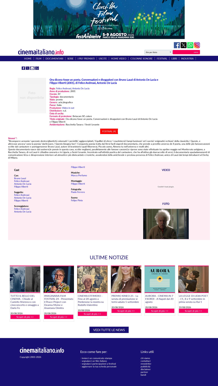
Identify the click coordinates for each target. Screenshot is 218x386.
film (38, 58)
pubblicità (145, 366)
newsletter (146, 363)
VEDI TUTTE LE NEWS (109, 330)
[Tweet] (184, 47)
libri (174, 58)
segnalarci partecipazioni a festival (99, 363)
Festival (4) (109, 131)
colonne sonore (141, 58)
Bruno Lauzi (20, 178)
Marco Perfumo (79, 175)
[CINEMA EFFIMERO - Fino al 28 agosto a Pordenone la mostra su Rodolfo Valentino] (92, 279)
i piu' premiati (86, 58)
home (28, 58)
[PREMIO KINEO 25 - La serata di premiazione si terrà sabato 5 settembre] (126, 279)
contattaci (146, 360)
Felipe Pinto (77, 200)
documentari (54, 58)
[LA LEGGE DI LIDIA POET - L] (193, 279)
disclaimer (146, 369)
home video (118, 58)
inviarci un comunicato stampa (97, 358)
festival (162, 58)
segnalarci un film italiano (94, 360)
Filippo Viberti (21, 186)
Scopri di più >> (25, 316)
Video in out (68, 107)
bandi (143, 374)
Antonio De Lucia (80, 88)
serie (70, 58)
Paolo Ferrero (78, 192)
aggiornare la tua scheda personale (99, 366)
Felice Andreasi (63, 88)
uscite (103, 58)
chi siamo (145, 358)
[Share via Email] (32, 69)
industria (187, 58)
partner (144, 372)
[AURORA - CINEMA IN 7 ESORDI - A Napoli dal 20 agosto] (160, 279)
